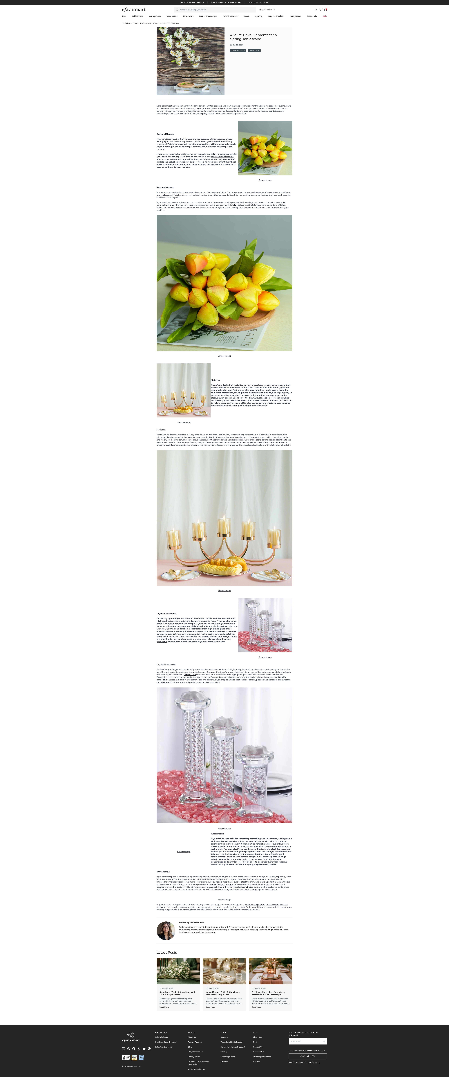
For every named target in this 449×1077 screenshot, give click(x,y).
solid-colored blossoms (222, 157)
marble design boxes (245, 859)
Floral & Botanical (230, 16)
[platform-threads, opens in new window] (128, 1048)
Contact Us (258, 1047)
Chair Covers (172, 16)
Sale (325, 16)
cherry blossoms (164, 195)
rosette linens (272, 904)
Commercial (312, 16)
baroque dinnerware (230, 403)
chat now (309, 1056)
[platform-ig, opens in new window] (123, 1048)
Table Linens (137, 16)
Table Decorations (238, 50)
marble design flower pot (232, 854)
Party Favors (295, 16)
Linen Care (257, 1037)
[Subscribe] (324, 1041)
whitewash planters (255, 904)
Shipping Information (262, 1057)
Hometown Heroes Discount (233, 1047)
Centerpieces (155, 16)
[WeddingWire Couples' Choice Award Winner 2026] (134, 1057)
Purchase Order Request (165, 1042)
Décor (246, 16)
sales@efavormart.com (314, 1050)
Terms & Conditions (196, 1069)
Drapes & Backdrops (208, 16)
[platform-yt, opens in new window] (144, 1048)
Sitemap (224, 1052)
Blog (136, 23)
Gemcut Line (163, 629)
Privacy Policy (194, 1057)
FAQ (255, 1042)
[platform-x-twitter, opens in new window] (139, 1048)
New (124, 16)
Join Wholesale (161, 1037)
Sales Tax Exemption (164, 1047)
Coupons (224, 1037)
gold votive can (235, 442)
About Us (192, 1037)
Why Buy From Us (195, 1052)
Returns (256, 1062)
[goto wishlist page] (320, 9)
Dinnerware (188, 16)
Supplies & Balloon (276, 16)
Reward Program (195, 1042)
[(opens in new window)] (126, 1057)
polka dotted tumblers (267, 442)
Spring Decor (254, 50)
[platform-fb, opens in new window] (133, 1048)
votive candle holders (183, 634)
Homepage (127, 23)
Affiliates (224, 1062)
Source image (265, 180)
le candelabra (249, 442)
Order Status (258, 1052)
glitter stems (247, 403)
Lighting (258, 16)
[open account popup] (316, 9)
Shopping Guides (228, 1057)
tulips (214, 154)
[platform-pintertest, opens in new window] (149, 1048)
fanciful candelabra (170, 636)
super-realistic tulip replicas (217, 159)
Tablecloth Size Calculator (232, 1042)
